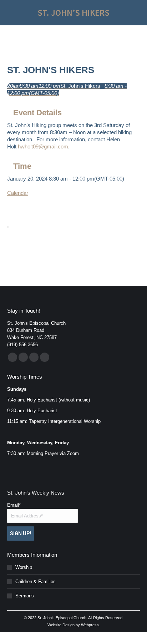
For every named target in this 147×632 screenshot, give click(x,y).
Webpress (90, 625)
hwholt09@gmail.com (43, 146)
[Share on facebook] (9, 204)
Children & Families (35, 581)
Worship (23, 567)
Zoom (73, 453)
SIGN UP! (20, 533)
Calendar (17, 193)
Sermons (24, 595)
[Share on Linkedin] (9, 211)
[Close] (8, 227)
